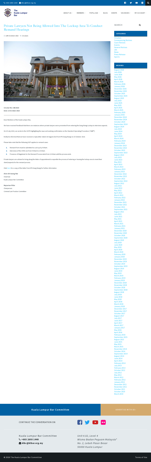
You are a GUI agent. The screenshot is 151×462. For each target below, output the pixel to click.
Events (117, 45)
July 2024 (118, 129)
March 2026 (118, 81)
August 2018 (119, 292)
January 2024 (119, 143)
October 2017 (119, 313)
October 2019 (119, 264)
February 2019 (119, 278)
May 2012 (118, 375)
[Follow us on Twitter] (131, 3)
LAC (115, 49)
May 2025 (118, 105)
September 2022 (120, 181)
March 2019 (118, 275)
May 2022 (118, 190)
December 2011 (120, 384)
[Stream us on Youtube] (137, 3)
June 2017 (118, 320)
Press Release (119, 54)
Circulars (25, 36)
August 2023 (119, 155)
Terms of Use (141, 457)
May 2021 (118, 219)
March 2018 (118, 304)
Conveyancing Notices (123, 40)
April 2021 (118, 221)
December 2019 (120, 259)
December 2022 (120, 174)
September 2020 (120, 238)
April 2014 (118, 361)
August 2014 (119, 356)
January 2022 (119, 200)
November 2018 (120, 285)
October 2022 (119, 178)
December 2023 (120, 145)
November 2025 (120, 91)
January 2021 (119, 228)
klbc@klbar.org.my (28, 3)
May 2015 (118, 344)
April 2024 (118, 136)
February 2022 (119, 197)
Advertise (126, 410)
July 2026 (118, 72)
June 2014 (118, 358)
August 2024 (119, 126)
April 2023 (118, 164)
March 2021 (118, 223)
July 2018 (118, 294)
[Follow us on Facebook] (125, 3)
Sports (117, 57)
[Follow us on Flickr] (142, 3)
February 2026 (119, 84)
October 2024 (119, 122)
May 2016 (118, 330)
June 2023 (118, 159)
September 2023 (120, 152)
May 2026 (118, 77)
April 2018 (118, 301)
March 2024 (118, 138)
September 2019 (120, 266)
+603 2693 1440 (11, 3)
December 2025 (120, 89)
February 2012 (119, 379)
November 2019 (120, 261)
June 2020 (118, 245)
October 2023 (119, 150)
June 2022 (118, 188)
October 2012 (119, 370)
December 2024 (120, 117)
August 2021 (119, 212)
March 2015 (118, 346)
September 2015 (120, 337)
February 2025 (119, 112)
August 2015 (119, 339)
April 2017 (118, 323)
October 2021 (119, 207)
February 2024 (119, 141)
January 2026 (119, 86)
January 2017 (119, 327)
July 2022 (118, 186)
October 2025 (119, 93)
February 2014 (119, 363)
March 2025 (118, 110)
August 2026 (119, 70)
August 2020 (119, 240)
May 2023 (118, 162)
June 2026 (118, 74)
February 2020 (119, 254)
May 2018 (118, 299)
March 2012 (118, 377)
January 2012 (119, 382)
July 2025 (118, 100)
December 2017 (120, 309)
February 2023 (119, 169)
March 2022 (118, 195)
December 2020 (120, 230)
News (116, 52)
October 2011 (119, 389)
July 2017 (118, 318)
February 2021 (119, 226)
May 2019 (118, 273)
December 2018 (120, 283)
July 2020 (118, 242)
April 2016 (118, 332)
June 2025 (118, 103)
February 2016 (119, 335)
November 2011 (120, 387)
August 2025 (119, 98)
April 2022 (118, 193)
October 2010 (119, 391)
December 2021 (120, 202)
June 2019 (118, 271)
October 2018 (119, 287)
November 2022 (120, 176)
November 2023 (120, 148)
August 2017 (119, 316)
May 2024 (118, 133)
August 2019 (119, 268)
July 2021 (118, 214)
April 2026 (118, 79)
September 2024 (120, 124)
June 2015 (118, 342)
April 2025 (118, 107)
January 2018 (119, 306)
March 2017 (118, 325)
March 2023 (118, 167)
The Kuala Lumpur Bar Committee (26, 457)
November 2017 (120, 311)
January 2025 (119, 115)
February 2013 (119, 368)
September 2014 (120, 353)
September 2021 (120, 209)
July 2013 (118, 365)
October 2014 (119, 351)
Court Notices (119, 42)
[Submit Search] (140, 25)
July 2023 (118, 157)
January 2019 (119, 280)
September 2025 (120, 96)
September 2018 (120, 290)
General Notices (120, 47)
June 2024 (118, 131)
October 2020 (119, 235)
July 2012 (118, 372)
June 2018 (118, 297)
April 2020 (118, 249)
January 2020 (119, 256)
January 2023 (119, 171)
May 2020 (118, 247)
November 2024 (120, 119)
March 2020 (118, 252)
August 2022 (119, 183)
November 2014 (120, 349)
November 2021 (120, 204)
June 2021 (118, 216)
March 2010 (118, 394)
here (9, 168)
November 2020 (120, 233)
